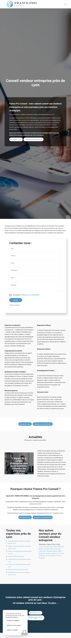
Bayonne (55, 553)
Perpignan (42, 558)
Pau (59, 553)
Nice (44, 551)
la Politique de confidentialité (30, 295)
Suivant (29, 463)
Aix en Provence (50, 555)
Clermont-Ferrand (44, 546)
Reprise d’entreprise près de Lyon (18, 569)
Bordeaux (49, 553)
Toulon (41, 551)
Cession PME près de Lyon (16, 556)
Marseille (49, 551)
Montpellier (42, 553)
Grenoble (57, 549)
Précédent (9, 463)
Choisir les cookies (12, 630)
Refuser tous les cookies (14, 625)
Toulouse (58, 555)
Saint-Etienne (54, 546)
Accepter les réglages (13, 620)
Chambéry (47, 549)
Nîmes (60, 551)
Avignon (55, 551)
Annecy (52, 549)
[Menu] (65, 4)
